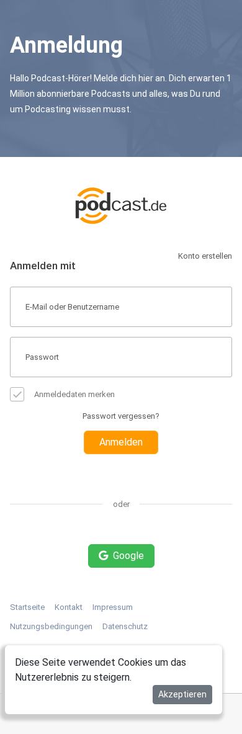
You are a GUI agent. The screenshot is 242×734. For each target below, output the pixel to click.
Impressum (112, 607)
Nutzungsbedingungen (51, 626)
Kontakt (69, 607)
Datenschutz (125, 626)
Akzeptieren (182, 694)
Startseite (27, 607)
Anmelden (121, 442)
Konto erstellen (205, 256)
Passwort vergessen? (121, 416)
